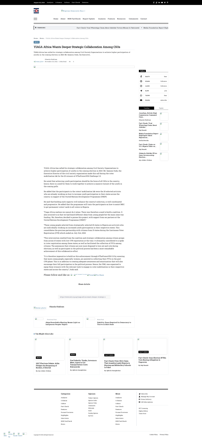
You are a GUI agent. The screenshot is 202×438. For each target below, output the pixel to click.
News (42, 38)
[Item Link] (164, 116)
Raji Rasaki (143, 130)
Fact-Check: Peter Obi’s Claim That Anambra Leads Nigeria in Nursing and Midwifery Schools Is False (117, 364)
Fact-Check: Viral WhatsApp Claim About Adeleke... (148, 125)
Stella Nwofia (144, 140)
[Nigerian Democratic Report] (73, 11)
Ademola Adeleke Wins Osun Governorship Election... (148, 155)
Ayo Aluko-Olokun (145, 160)
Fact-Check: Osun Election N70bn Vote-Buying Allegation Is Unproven (152, 360)
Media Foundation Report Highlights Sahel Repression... (148, 135)
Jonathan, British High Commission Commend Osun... (148, 115)
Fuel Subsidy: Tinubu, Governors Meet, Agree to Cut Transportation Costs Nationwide (83, 363)
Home (36, 38)
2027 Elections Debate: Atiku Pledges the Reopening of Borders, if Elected (47, 365)
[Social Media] (154, 2)
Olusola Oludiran (51, 59)
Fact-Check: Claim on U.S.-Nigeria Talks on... (147, 145)
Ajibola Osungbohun (79, 370)
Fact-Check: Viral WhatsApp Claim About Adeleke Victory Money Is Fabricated (95, 28)
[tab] (146, 108)
